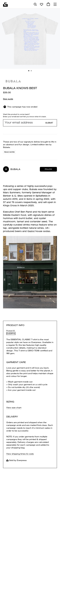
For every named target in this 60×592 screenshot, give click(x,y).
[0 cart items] (48, 4)
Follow (48, 169)
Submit (49, 122)
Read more (9, 152)
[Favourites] (41, 4)
